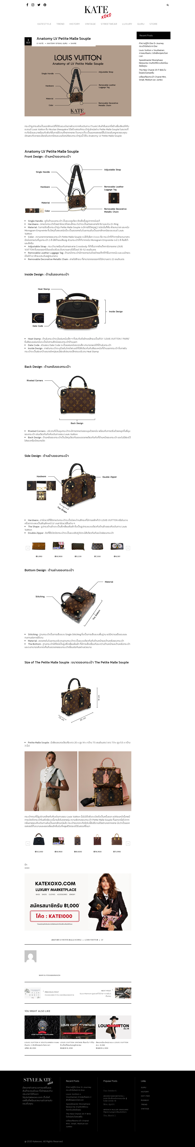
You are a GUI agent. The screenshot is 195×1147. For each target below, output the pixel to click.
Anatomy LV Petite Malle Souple (64, 38)
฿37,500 (117, 851)
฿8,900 (117, 556)
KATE (41, 43)
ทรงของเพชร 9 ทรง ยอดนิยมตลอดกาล (59, 995)
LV (102, 940)
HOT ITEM (145, 1096)
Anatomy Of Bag (54, 43)
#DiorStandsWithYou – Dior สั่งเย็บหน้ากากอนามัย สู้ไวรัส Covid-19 (115, 1098)
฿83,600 (58, 851)
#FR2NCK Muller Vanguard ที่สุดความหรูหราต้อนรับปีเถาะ (115, 1110)
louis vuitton (91, 940)
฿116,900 (78, 851)
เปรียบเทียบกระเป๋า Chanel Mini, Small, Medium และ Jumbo (152, 78)
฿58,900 (39, 556)
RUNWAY (145, 1100)
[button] (28, 548)
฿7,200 (78, 556)
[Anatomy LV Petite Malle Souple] (78, 80)
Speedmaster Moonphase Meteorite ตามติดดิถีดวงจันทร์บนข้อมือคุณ (153, 63)
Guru (65, 43)
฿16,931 (97, 556)
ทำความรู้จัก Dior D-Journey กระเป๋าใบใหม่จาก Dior (151, 45)
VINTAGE (145, 1108)
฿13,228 (58, 556)
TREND (144, 1104)
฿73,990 (97, 851)
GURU (143, 1087)
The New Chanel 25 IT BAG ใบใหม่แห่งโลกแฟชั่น (152, 71)
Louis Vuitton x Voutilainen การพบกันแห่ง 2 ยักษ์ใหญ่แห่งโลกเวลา (153, 53)
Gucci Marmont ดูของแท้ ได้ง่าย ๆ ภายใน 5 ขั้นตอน (95, 994)
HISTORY (145, 1091)
